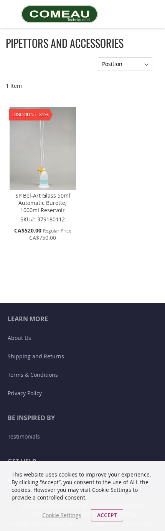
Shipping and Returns (36, 356)
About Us (19, 337)
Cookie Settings (61, 515)
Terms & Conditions (33, 374)
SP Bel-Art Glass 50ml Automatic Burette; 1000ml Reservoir (42, 203)
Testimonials (24, 436)
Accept (107, 515)
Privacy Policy (25, 393)
